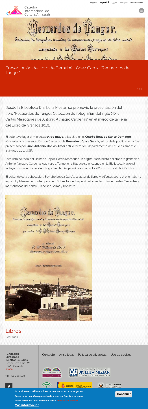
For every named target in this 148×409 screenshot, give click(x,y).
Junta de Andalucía (46, 387)
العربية (114, 2)
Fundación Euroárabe (51, 372)
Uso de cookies (121, 354)
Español (104, 2)
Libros (13, 331)
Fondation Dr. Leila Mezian (89, 372)
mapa (9, 369)
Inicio (139, 88)
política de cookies (67, 400)
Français (124, 2)
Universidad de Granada (109, 387)
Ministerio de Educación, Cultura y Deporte (74, 387)
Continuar (124, 394)
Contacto (48, 354)
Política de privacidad (92, 354)
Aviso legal (66, 354)
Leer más (11, 337)
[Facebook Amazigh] (8, 387)
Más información (27, 405)
